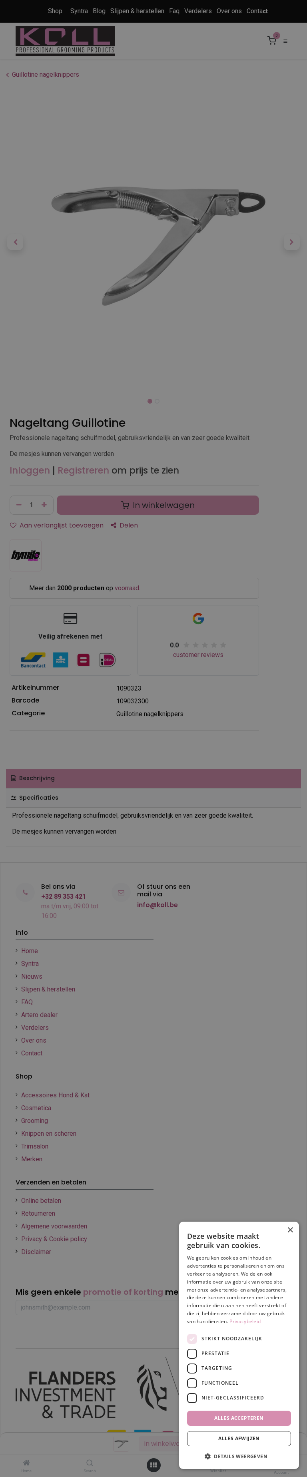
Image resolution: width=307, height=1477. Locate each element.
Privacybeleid (245, 1321)
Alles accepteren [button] (238, 1418)
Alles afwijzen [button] (239, 1438)
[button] (239, 1456)
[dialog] (239, 1345)
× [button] (290, 1230)
